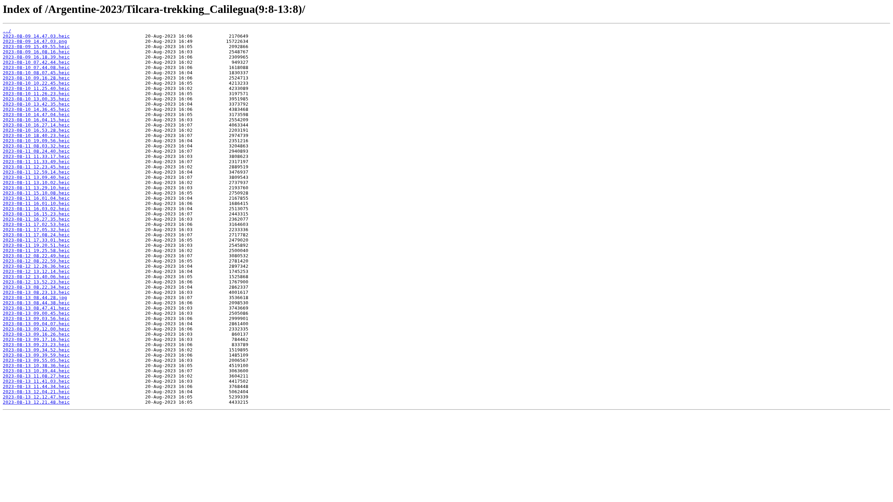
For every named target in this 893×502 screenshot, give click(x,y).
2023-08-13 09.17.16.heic (36, 339)
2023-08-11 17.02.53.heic (36, 224)
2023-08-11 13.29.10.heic (36, 187)
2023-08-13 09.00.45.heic (36, 313)
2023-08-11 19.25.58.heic (36, 250)
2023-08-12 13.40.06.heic (36, 276)
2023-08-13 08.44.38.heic (36, 302)
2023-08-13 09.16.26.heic (36, 334)
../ (7, 30)
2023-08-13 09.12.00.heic (36, 329)
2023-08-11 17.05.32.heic (36, 229)
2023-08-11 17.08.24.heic (36, 234)
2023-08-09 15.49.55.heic (36, 46)
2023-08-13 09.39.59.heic (36, 355)
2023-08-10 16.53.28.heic (36, 130)
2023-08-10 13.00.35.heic (36, 98)
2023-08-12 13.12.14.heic (36, 271)
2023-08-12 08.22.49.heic (36, 255)
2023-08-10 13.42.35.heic (36, 104)
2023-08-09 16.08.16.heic (36, 51)
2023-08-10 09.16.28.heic (36, 78)
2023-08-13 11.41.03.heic (36, 381)
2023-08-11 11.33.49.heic (36, 161)
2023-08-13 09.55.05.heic (36, 360)
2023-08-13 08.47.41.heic (36, 308)
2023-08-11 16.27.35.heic (36, 219)
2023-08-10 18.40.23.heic (36, 135)
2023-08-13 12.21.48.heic (36, 402)
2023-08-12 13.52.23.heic (36, 281)
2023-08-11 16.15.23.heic (36, 213)
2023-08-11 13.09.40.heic (36, 177)
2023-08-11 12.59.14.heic (36, 172)
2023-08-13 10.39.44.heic (36, 370)
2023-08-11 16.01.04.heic (36, 198)
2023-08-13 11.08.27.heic (36, 376)
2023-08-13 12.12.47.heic (36, 397)
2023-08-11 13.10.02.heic (36, 182)
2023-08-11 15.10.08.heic (36, 193)
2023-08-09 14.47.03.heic (36, 36)
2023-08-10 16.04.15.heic (36, 119)
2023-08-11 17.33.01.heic (36, 240)
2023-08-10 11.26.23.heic (36, 93)
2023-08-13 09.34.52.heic (36, 349)
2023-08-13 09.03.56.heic (36, 318)
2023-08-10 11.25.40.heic (36, 88)
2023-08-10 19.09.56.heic (36, 140)
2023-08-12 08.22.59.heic (36, 261)
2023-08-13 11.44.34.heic (36, 386)
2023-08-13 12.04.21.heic (36, 391)
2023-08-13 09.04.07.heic (36, 323)
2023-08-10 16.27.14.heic (36, 125)
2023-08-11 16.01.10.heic (36, 203)
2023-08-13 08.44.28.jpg (35, 297)
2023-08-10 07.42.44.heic (36, 62)
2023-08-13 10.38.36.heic (36, 365)
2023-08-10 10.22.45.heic (36, 83)
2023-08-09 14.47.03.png (35, 41)
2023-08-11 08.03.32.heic (36, 146)
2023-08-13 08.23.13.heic (36, 292)
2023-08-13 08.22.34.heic (36, 287)
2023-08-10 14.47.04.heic (36, 114)
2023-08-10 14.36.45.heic (36, 109)
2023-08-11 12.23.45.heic (36, 166)
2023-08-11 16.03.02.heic (36, 208)
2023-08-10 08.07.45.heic (36, 72)
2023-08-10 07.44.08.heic (36, 67)
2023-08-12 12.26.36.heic (36, 266)
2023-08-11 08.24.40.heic (36, 151)
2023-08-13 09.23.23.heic (36, 344)
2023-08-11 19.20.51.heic (36, 245)
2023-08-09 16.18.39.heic (36, 57)
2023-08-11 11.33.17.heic (36, 156)
